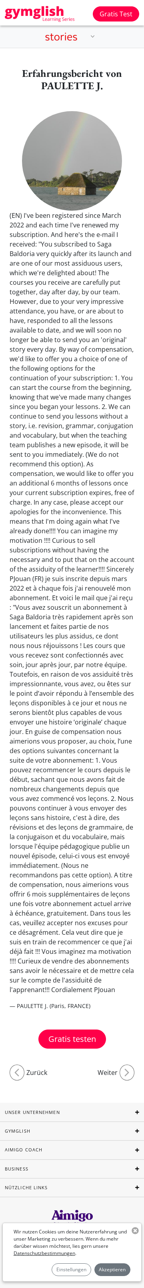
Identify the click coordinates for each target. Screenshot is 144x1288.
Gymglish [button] (17, 1131)
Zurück (36, 1072)
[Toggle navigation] (93, 37)
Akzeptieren (112, 1269)
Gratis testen (72, 1039)
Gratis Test (116, 14)
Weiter (108, 1072)
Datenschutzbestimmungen (44, 1253)
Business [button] (16, 1169)
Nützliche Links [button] (26, 1187)
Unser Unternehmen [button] (32, 1112)
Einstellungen (71, 1269)
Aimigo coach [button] (23, 1150)
